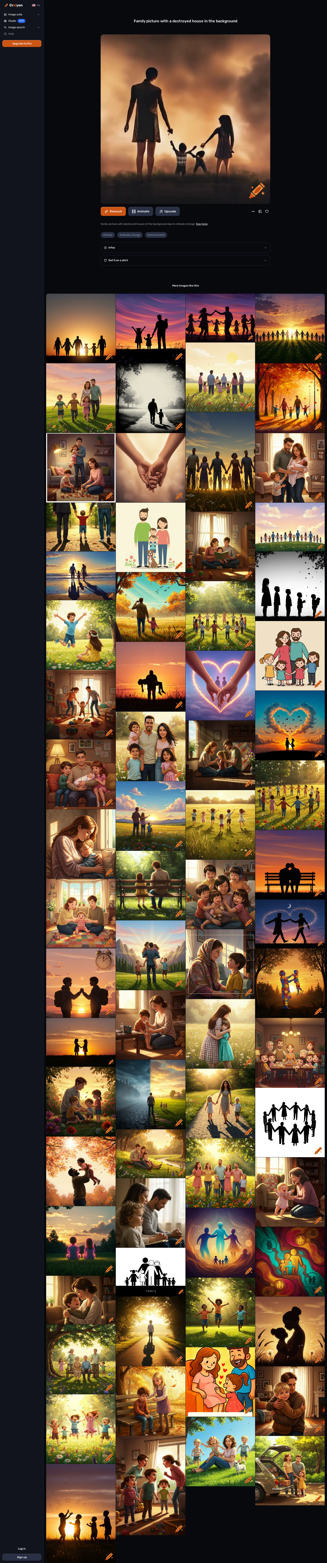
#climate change (130, 235)
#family (107, 235)
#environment (156, 235)
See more (202, 224)
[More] (253, 211)
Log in (22, 1548)
